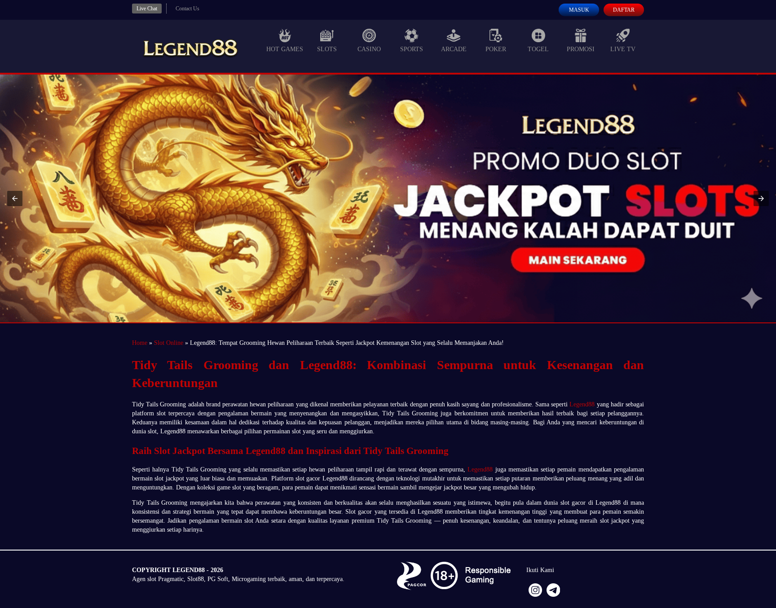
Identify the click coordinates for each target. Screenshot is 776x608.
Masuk (579, 10)
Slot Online (168, 342)
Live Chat (147, 8)
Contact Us (187, 8)
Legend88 (582, 404)
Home (139, 342)
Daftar (624, 10)
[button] (14, 198)
